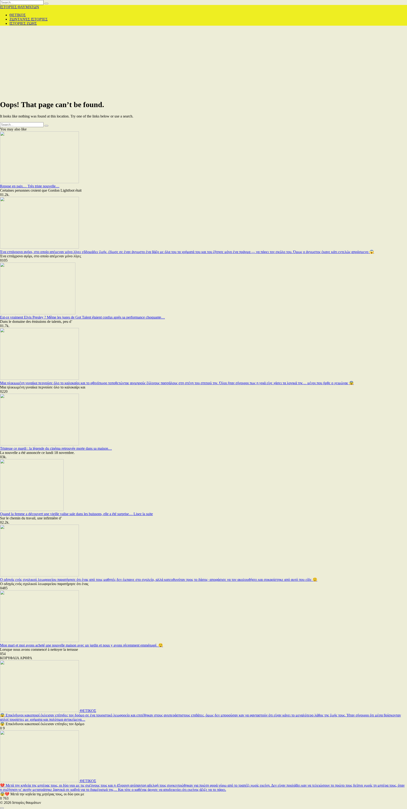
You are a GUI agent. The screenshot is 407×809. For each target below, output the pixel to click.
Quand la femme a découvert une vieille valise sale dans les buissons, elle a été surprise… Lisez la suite (76, 514)
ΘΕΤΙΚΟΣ (17, 15)
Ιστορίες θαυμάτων (19, 7)
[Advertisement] (203, 62)
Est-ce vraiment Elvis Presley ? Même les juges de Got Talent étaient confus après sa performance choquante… (82, 317)
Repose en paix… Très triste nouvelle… (29, 186)
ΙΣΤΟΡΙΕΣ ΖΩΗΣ (23, 23)
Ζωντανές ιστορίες (28, 19)
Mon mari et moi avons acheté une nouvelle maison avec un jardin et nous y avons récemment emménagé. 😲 (81, 645)
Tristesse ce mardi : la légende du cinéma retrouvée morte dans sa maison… (56, 448)
